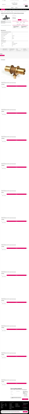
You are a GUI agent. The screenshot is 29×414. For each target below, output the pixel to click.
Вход (23, 0)
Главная (1, 403)
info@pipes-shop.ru (24, 404)
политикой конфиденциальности (25, 393)
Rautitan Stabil (16, 403)
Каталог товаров (2, 9)
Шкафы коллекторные (17, 406)
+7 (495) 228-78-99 (14, 4)
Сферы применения (14, 9)
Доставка (17, 9)
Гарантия (21, 9)
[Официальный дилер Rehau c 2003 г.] (14, 2)
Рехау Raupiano (16, 404)
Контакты (25, 9)
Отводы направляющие (11, 407)
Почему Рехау (10, 9)
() (12, 7)
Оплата (19, 9)
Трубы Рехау (10, 403)
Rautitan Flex (10, 404)
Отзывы (23, 9)
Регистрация (25, 0)
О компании (6, 9)
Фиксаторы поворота (11, 406)
